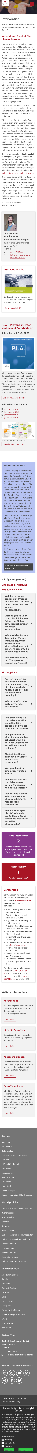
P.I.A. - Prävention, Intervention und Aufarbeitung (17, 326)
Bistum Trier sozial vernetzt (17, 1365)
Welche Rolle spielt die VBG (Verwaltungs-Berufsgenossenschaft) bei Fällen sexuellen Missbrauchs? (16, 817)
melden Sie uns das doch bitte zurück (18, 173)
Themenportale (10, 1268)
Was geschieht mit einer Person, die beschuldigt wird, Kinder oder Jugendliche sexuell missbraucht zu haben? (16, 741)
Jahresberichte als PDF (15, 404)
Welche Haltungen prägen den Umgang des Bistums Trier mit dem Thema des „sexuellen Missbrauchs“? (17, 603)
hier (18, 560)
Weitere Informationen (15, 992)
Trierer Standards (14, 465)
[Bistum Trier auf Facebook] (12, 1373)
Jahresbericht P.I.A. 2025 (15, 333)
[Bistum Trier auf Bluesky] (19, 1380)
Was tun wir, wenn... (13, 589)
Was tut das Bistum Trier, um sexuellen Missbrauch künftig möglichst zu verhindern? (16, 799)
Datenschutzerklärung (11, 1431)
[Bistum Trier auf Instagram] (5, 1373)
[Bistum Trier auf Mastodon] (12, 1380)
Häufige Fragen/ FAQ (14, 579)
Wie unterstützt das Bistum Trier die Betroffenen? (16, 704)
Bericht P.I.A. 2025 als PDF (14, 398)
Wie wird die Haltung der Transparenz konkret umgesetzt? (16, 660)
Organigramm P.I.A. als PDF (15, 444)
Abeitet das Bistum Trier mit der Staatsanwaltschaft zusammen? (16, 758)
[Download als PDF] (18, 283)
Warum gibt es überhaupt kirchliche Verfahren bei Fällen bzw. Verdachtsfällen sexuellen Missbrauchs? (16, 622)
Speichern (9, 1450)
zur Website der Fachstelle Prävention (16, 567)
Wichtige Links (10, 1202)
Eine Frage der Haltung (14, 585)
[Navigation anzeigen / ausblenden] (32, 4)
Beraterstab (11, 889)
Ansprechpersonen (23, 900)
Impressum (5, 1434)
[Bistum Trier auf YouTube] (19, 1373)
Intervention (10, 19)
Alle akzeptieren (25, 1450)
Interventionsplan (14, 269)
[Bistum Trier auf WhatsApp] (26, 1373)
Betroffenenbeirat (17, 945)
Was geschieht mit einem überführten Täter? (15, 771)
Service (6, 1136)
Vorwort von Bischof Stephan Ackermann (17, 38)
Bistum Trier (8, 1335)
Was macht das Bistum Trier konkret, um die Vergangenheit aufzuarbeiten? (16, 783)
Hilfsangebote (9, 672)
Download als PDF (13, 308)
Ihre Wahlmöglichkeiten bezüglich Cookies (19, 1409)
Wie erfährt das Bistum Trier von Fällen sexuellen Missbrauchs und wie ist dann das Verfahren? (16, 723)
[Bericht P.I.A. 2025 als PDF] (18, 354)
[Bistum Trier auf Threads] (5, 1380)
